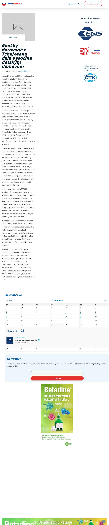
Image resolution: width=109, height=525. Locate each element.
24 (7, 325)
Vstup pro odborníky (93, 4)
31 (66, 308)
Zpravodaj (71, 4)
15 (81, 316)
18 (22, 320)
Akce (79, 4)
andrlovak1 (24, 71)
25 (22, 325)
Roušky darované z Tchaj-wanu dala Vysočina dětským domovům (17, 56)
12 (36, 316)
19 (36, 320)
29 (36, 308)
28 (22, 308)
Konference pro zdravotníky (26, 340)
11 (22, 316)
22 (81, 320)
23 (96, 320)
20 (51, 320)
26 (36, 325)
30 (51, 308)
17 (7, 320)
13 (51, 316)
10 (7, 316)
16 (96, 316)
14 (66, 316)
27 (7, 308)
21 (66, 320)
